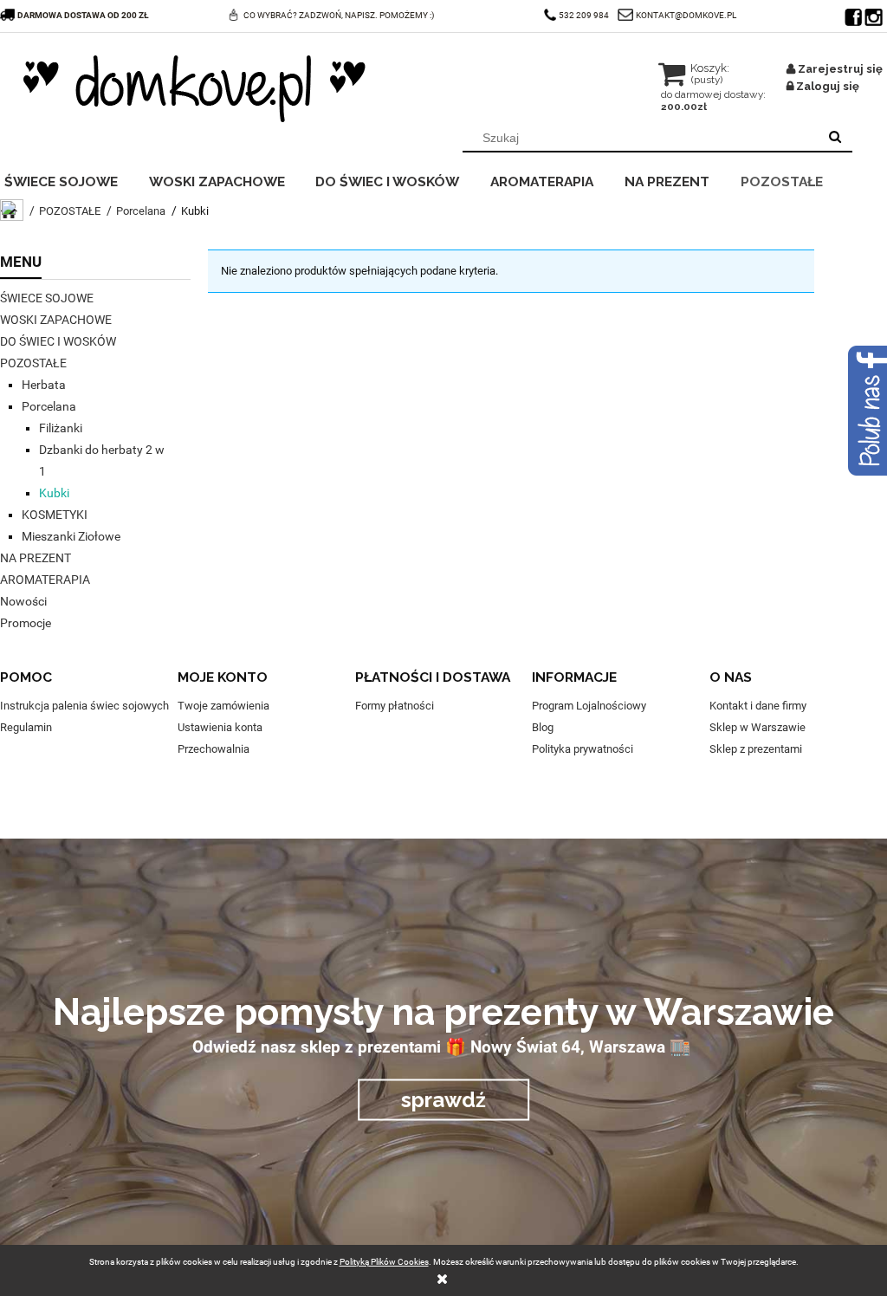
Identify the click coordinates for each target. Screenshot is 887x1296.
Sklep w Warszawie (757, 727)
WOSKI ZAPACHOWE (56, 320)
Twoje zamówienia (223, 705)
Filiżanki (60, 428)
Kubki (54, 493)
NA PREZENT (35, 558)
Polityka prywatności (582, 748)
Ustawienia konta (220, 727)
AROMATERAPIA (45, 579)
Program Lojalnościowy (589, 705)
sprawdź (443, 1098)
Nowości (23, 601)
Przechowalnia (213, 748)
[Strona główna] (195, 89)
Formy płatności (394, 705)
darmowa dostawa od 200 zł (83, 15)
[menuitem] (72, 179)
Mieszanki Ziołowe (71, 536)
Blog (543, 727)
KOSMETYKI (54, 515)
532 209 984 (584, 15)
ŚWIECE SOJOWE (47, 298)
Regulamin (26, 727)
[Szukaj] (835, 137)
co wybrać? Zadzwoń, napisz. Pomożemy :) (338, 15)
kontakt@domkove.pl (686, 15)
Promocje (25, 623)
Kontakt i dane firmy (757, 705)
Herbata (44, 385)
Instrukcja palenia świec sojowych (84, 705)
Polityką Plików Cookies (384, 1261)
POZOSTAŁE (33, 363)
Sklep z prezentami (755, 748)
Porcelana (49, 406)
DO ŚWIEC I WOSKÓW (58, 341)
